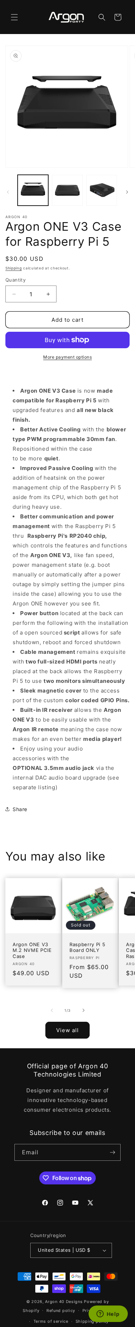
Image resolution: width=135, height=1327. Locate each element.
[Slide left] (8, 192)
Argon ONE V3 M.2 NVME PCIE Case (32, 950)
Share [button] (20, 809)
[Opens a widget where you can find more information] (108, 1314)
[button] (14, 17)
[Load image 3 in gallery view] (101, 190)
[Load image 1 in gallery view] (33, 190)
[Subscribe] (112, 1152)
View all (67, 1030)
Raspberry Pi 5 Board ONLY (87, 947)
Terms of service (50, 1321)
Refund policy (60, 1310)
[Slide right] (127, 192)
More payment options (67, 357)
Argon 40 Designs (63, 1301)
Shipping (13, 268)
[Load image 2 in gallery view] (67, 190)
